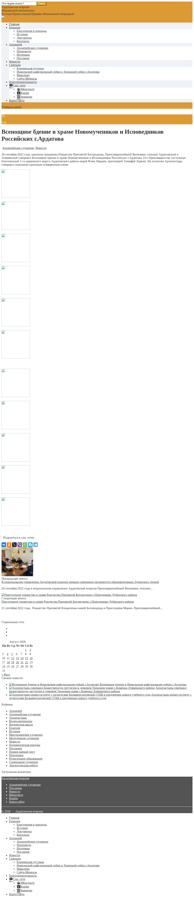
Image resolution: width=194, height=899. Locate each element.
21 (21, 662)
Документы (24, 37)
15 (26, 658)
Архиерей (15, 44)
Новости (14, 61)
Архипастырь (18, 717)
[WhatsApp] (25, 544)
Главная (14, 24)
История (22, 34)
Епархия (14, 27)
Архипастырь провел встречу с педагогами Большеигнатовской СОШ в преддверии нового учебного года (100, 696)
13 (17, 658)
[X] (14, 544)
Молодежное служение (24, 738)
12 (12, 658)
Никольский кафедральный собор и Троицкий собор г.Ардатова (58, 71)
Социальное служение (23, 762)
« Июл (6, 674)
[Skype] (30, 544)
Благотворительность (23, 82)
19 (12, 662)
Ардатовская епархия (15, 778)
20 (17, 662)
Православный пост (22, 751)
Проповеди (24, 51)
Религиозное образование (25, 758)
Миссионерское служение (26, 734)
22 (26, 662)
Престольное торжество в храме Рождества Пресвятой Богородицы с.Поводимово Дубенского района (68, 601)
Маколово (23, 75)
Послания (23, 58)
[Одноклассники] (9, 544)
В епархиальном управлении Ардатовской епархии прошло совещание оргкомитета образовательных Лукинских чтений (80, 582)
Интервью (23, 54)
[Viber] (19, 544)
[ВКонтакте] (4, 544)
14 (21, 658)
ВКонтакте (16, 795)
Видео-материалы (20, 721)
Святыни (15, 65)
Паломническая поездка (24, 745)
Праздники (16, 755)
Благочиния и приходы (32, 31)
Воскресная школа (21, 724)
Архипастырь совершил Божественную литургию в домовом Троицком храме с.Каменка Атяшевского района (98, 689)
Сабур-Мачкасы (27, 78)
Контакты (23, 41)
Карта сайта (16, 100)
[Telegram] (35, 544)
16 (31, 658)
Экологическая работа (23, 765)
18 (8, 662)
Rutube (13, 798)
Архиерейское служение (32, 48)
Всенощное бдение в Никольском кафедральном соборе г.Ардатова (143, 684)
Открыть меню (12, 107)
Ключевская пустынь (30, 68)
